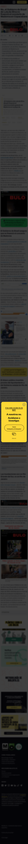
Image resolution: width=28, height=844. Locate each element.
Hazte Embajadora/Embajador (14, 428)
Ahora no (14, 438)
